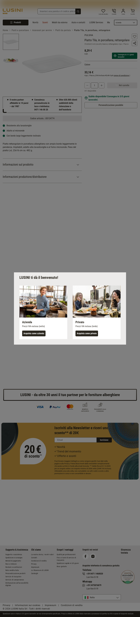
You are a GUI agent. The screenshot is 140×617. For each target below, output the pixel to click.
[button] (43, 312)
